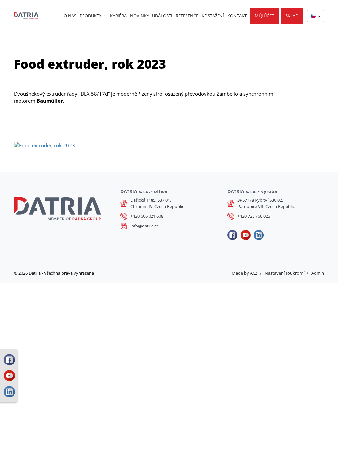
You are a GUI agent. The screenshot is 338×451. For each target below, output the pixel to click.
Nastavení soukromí (284, 273)
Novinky (139, 15)
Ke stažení (213, 15)
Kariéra (118, 15)
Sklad (292, 15)
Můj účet (264, 15)
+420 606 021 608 (146, 216)
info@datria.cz (144, 226)
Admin (317, 273)
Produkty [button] (90, 15)
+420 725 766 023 (253, 216)
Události (162, 15)
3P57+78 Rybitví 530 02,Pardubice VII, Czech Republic (266, 203)
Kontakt (237, 15)
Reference (187, 15)
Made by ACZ (244, 273)
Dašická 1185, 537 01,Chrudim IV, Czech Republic (157, 203)
